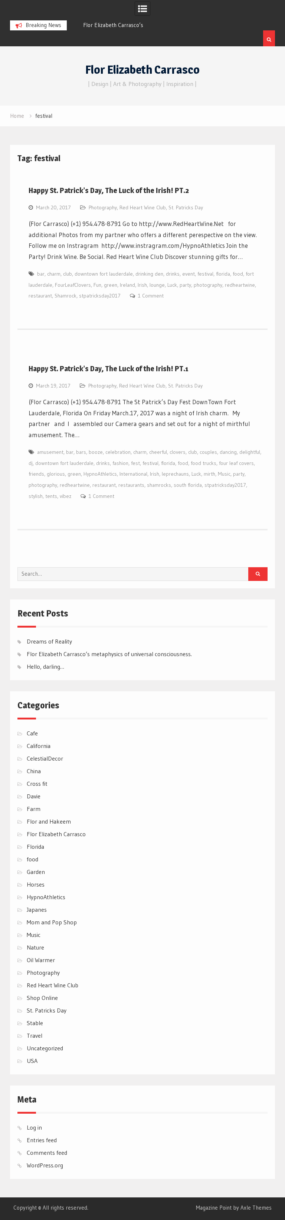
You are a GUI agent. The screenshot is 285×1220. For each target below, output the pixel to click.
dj (31, 463)
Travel (34, 1035)
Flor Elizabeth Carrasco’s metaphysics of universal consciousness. (109, 654)
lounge (157, 285)
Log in (34, 1127)
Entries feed (42, 1140)
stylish (36, 496)
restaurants (131, 485)
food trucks (203, 463)
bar (41, 273)
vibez (65, 496)
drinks (173, 273)
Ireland (127, 285)
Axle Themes (256, 1207)
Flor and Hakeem (49, 821)
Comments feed (47, 1152)
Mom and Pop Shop (52, 922)
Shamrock (65, 295)
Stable (35, 1023)
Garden (36, 871)
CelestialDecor (45, 758)
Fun (97, 285)
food (238, 273)
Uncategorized (45, 1048)
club (67, 273)
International (133, 474)
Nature (35, 947)
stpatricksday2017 (100, 295)
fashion (120, 463)
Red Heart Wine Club (142, 207)
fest (135, 463)
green (110, 285)
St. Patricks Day (185, 207)
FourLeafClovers (73, 285)
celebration (118, 452)
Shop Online (42, 997)
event (188, 273)
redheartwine (240, 285)
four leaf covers (236, 463)
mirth (209, 474)
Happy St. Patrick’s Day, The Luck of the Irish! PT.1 (109, 368)
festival (205, 273)
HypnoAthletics (100, 474)
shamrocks (159, 485)
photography (208, 285)
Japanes (37, 909)
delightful (249, 452)
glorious (56, 474)
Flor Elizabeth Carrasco (142, 70)
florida (223, 273)
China (34, 771)
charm (53, 273)
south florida (188, 485)
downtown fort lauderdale (104, 273)
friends (36, 474)
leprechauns (175, 474)
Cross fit (37, 783)
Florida (35, 846)
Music (224, 474)
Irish (142, 285)
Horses (36, 884)
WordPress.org (45, 1165)
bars (81, 452)
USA (32, 1060)
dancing (228, 452)
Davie (33, 796)
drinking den (149, 273)
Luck (172, 285)
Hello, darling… (45, 666)
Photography (103, 207)
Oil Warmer (41, 960)
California (38, 745)
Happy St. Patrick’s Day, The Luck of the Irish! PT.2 (109, 190)
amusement (50, 452)
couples (208, 452)
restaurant (40, 295)
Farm (33, 808)
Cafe (32, 733)
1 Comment (151, 295)
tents (51, 496)
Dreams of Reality (49, 641)
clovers (178, 452)
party (185, 285)
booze (96, 452)
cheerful (158, 452)
